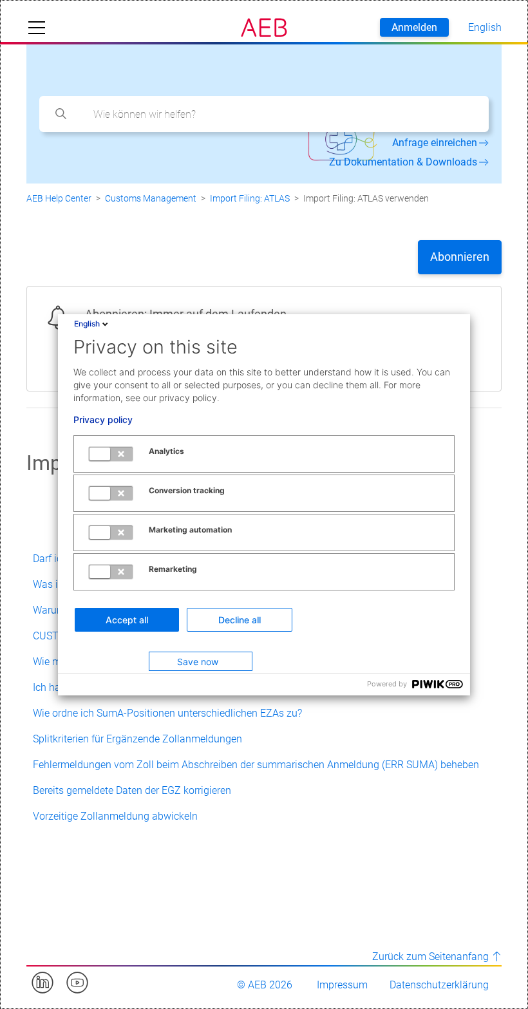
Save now (197, 661)
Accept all (127, 619)
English (87, 323)
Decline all (239, 619)
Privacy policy (103, 420)
